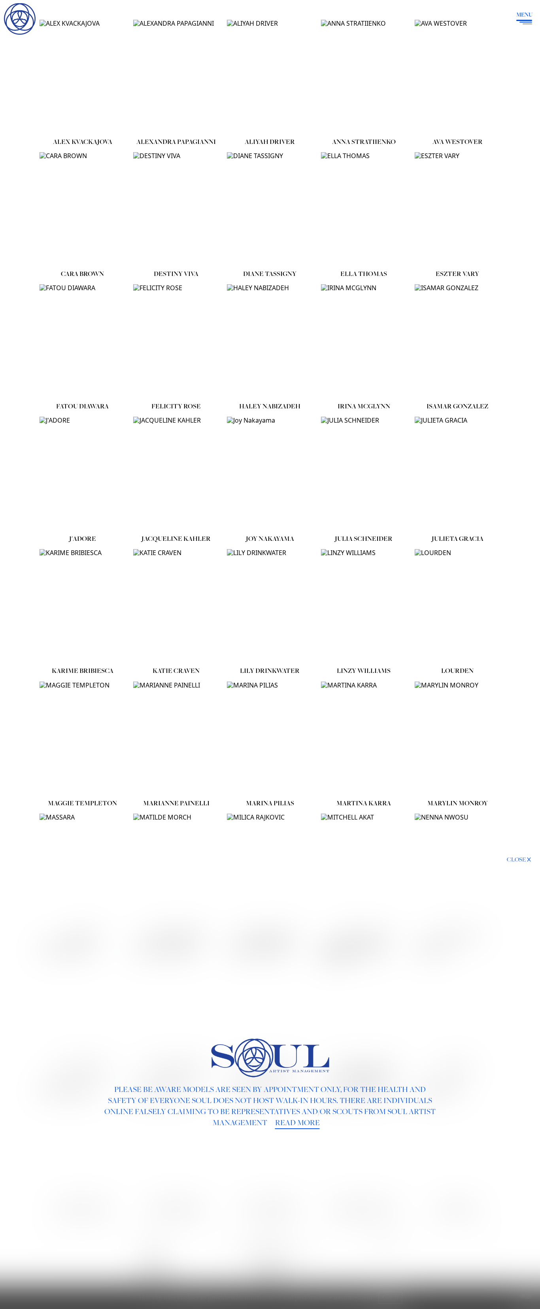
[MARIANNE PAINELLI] (176, 739)
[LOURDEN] (457, 606)
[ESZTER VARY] (457, 209)
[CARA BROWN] (82, 209)
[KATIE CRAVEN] (176, 606)
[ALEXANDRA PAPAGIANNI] (176, 77)
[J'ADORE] (82, 474)
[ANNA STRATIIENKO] (364, 77)
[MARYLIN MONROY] (457, 739)
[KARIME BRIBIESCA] (82, 606)
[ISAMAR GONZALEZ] (457, 341)
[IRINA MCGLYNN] (364, 341)
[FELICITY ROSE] (176, 341)
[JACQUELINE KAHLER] (176, 474)
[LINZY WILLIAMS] (364, 606)
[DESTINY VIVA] (176, 209)
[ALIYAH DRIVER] (270, 77)
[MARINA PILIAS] (270, 739)
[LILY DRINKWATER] (270, 606)
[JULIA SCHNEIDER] (364, 474)
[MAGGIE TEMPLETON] (82, 739)
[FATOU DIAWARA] (82, 341)
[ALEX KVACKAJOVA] (82, 77)
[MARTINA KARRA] (364, 739)
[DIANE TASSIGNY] (270, 209)
